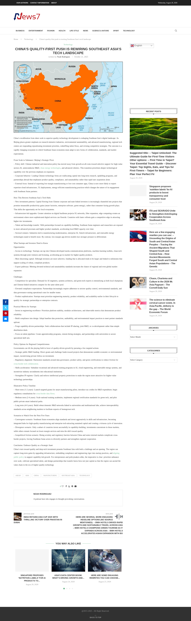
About (54, 3)
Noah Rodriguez (63, 57)
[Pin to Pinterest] (5, 313)
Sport (116, 31)
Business (20, 31)
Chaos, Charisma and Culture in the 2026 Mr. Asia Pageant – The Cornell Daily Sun (161, 283)
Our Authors (22, 3)
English (138, 45)
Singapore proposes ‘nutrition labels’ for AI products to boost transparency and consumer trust (160, 192)
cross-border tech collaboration (26, 364)
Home (16, 39)
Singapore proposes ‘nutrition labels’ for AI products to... (32, 578)
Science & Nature (100, 31)
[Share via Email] (5, 319)
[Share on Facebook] (5, 302)
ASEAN (18, 475)
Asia (27, 475)
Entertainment (36, 31)
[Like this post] (63, 486)
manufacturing (50, 475)
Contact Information (39, 3)
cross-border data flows (45, 394)
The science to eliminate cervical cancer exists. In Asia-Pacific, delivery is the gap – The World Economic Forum (162, 306)
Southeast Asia (68, 475)
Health (62, 31)
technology (84, 475)
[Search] (176, 31)
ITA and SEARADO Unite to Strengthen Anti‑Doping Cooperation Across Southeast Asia (163, 215)
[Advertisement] (126, 16)
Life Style (74, 31)
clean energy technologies (50, 168)
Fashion (51, 31)
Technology (129, 31)
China (36, 475)
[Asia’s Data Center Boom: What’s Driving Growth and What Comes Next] (68, 560)
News (85, 31)
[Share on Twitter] (5, 307)
